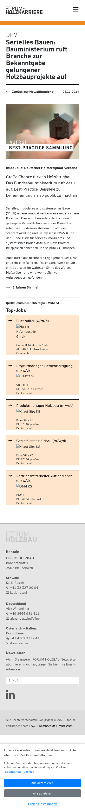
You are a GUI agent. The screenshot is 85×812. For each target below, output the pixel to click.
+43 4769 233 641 (24, 638)
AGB (34, 726)
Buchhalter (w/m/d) (32, 320)
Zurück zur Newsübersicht (32, 91)
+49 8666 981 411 (24, 613)
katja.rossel (18, 592)
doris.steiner (19, 643)
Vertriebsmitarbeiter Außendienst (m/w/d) (44, 478)
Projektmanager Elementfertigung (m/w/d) (44, 368)
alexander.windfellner (25, 618)
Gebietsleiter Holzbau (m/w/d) (41, 440)
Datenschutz (47, 726)
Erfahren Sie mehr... (28, 287)
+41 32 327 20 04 (24, 587)
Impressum (65, 726)
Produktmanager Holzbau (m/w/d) (44, 405)
